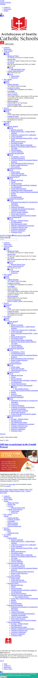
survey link (12, 484)
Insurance (14, 195)
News (9, 113)
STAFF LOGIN (2, 1)
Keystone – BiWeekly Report (19, 220)
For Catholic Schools (7, 122)
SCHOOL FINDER (6, 235)
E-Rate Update (15, 172)
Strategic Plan (11, 59)
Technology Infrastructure (18, 229)
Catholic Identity (12, 126)
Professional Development (15, 199)
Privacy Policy (8, 669)
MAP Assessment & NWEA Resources (22, 163)
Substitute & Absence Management (21, 190)
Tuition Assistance (12, 94)
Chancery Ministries (17, 151)
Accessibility (11, 91)
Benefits (13, 193)
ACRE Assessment (16, 136)
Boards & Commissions (18, 230)
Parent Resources (16, 150)
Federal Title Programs (17, 173)
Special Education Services (19, 175)
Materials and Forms (17, 180)
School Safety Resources (18, 214)
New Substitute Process (21, 389)
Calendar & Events (12, 116)
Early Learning (15, 167)
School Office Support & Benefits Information (24, 192)
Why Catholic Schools (8, 80)
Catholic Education (13, 84)
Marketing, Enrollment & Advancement (22, 225)
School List (14, 78)
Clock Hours (15, 205)
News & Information (7, 108)
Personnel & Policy (13, 177)
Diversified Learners (17, 143)
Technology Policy (16, 232)
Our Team (10, 62)
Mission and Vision (13, 56)
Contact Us (7, 7)
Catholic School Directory (15, 71)
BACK (7, 54)
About (5, 664)
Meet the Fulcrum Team (18, 69)
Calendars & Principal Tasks (19, 227)
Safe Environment (12, 101)
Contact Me (3, 677)
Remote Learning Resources (19, 165)
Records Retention (16, 197)
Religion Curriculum (17, 130)
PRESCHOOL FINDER (21, 235)
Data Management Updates (19, 224)
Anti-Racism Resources (18, 158)
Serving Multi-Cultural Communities (21, 145)
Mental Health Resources (18, 141)
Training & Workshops (17, 207)
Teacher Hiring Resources (18, 188)
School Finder (15, 76)
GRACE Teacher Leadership (19, 212)
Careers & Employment (7, 48)
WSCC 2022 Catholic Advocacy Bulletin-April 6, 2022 (16, 489)
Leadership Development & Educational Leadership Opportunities (22, 209)
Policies (13, 182)
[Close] (9, 237)
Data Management (16, 222)
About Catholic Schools (8, 51)
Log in (2, 660)
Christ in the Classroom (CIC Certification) (23, 135)
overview (7, 486)
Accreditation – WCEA (18, 157)
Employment (7, 9)
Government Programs (14, 168)
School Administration (13, 217)
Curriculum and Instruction (15, 153)
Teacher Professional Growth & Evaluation (23, 215)
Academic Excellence (13, 88)
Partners (6, 10)
